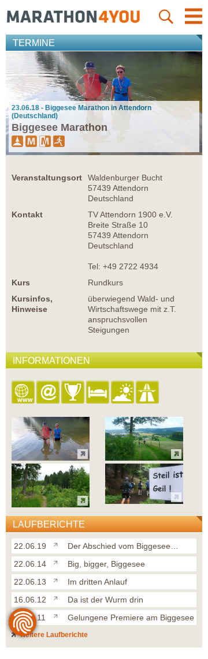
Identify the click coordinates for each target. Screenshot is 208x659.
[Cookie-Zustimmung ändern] (22, 622)
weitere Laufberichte (53, 635)
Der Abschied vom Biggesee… (123, 546)
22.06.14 (30, 563)
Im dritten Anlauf (97, 581)
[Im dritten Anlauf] (58, 579)
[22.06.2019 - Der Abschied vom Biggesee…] (51, 457)
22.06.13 (30, 581)
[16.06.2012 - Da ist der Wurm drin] (144, 501)
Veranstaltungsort (47, 177)
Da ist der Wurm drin (105, 599)
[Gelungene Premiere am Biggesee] (58, 615)
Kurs (21, 282)
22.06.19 (30, 546)
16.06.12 (30, 599)
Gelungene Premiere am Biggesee (131, 617)
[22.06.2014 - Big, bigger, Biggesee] (144, 457)
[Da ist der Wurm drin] (58, 597)
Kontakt (27, 214)
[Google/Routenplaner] (148, 393)
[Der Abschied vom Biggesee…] (58, 544)
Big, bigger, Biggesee (106, 563)
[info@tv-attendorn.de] (48, 393)
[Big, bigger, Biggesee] (58, 561)
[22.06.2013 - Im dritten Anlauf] (51, 504)
